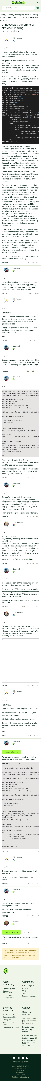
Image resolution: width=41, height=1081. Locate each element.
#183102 (5, 736)
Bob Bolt (16, 922)
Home (2, 15)
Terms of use (20, 1070)
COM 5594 (6, 937)
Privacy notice (20, 1068)
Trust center (20, 1073)
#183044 (5, 607)
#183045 (5, 685)
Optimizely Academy (11, 1027)
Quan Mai (16, 268)
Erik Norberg (17, 38)
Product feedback (29, 996)
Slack (24, 993)
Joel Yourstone (18, 522)
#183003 (5, 340)
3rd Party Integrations (20, 1077)
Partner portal (8, 1014)
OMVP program (28, 986)
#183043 (5, 563)
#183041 (5, 478)
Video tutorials (8, 1022)
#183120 (5, 916)
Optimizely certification (7, 992)
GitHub (5, 1025)
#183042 (5, 517)
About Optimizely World (21, 1066)
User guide (7, 1020)
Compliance (20, 1075)
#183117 (5, 884)
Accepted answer (11, 752)
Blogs (24, 991)
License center (8, 998)
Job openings (8, 995)
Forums (10, 15)
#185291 (5, 944)
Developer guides (9, 1017)
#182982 (5, 293)
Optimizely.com (9, 988)
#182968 (5, 263)
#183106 (5, 851)
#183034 (5, 371)
